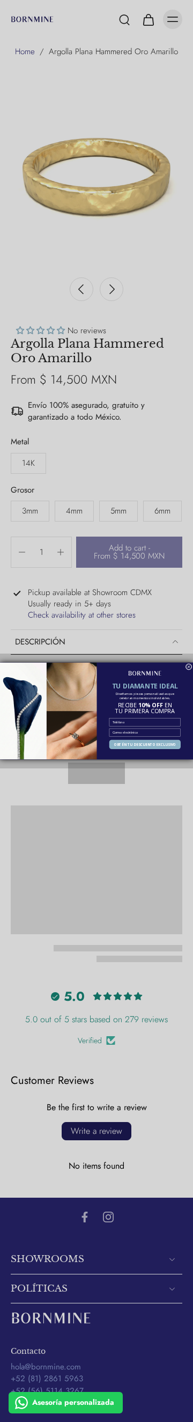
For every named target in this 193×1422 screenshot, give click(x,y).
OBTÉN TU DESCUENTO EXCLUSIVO (145, 744)
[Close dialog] (188, 667)
